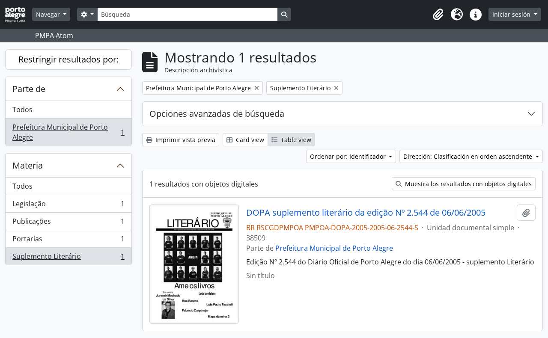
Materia (27, 165)
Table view (295, 140)
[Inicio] (18, 14)
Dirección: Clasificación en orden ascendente (468, 156)
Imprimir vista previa (184, 140)
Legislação (68, 206)
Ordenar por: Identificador (348, 156)
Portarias (68, 241)
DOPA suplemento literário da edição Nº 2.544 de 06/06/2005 (365, 213)
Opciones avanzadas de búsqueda (216, 113)
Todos (22, 109)
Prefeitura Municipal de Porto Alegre (68, 132)
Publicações (68, 223)
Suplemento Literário (68, 258)
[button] (438, 14)
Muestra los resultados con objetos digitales (467, 184)
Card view (249, 140)
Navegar (49, 14)
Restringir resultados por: (68, 59)
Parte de (28, 89)
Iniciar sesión (512, 14)
